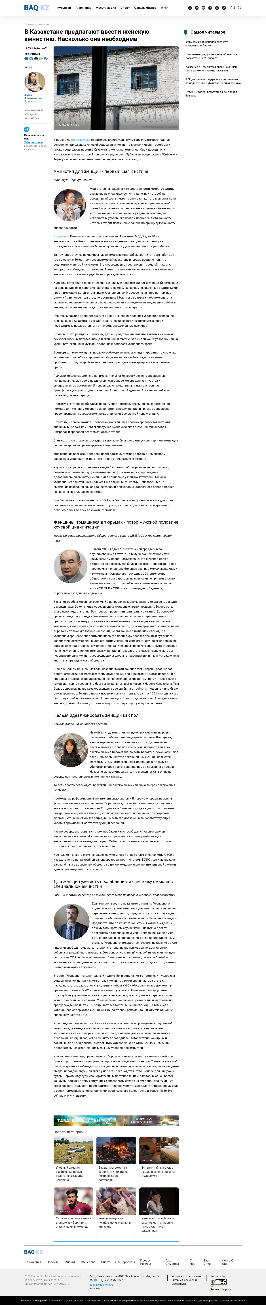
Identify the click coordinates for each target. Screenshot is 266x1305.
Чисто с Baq (227, 1262)
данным (63, 236)
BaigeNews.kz (80, 139)
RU (232, 7)
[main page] (36, 8)
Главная (29, 24)
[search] (240, 8)
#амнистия (31, 118)
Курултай (64, 7)
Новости (43, 24)
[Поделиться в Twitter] (36, 58)
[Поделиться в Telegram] (31, 58)
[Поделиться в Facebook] (26, 58)
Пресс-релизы (145, 1262)
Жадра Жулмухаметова (33, 96)
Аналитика (83, 7)
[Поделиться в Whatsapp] (41, 58)
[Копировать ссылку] (46, 58)
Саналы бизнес (145, 7)
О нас (192, 1262)
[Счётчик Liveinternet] (219, 1281)
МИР (164, 7)
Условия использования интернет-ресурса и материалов (186, 1280)
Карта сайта (218, 1276)
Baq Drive (207, 1262)
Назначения (32, 1262)
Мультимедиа (106, 7)
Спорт (125, 7)
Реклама (94, 1288)
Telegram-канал (33, 142)
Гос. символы (172, 1262)
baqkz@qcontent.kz (101, 1284)
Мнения (70, 1262)
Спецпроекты (125, 1262)
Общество (88, 1262)
